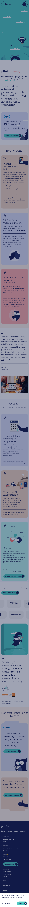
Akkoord (21, 903)
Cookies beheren (6, 903)
